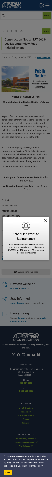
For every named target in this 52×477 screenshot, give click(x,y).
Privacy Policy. (36, 466)
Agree (7, 472)
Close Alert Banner (45, 220)
